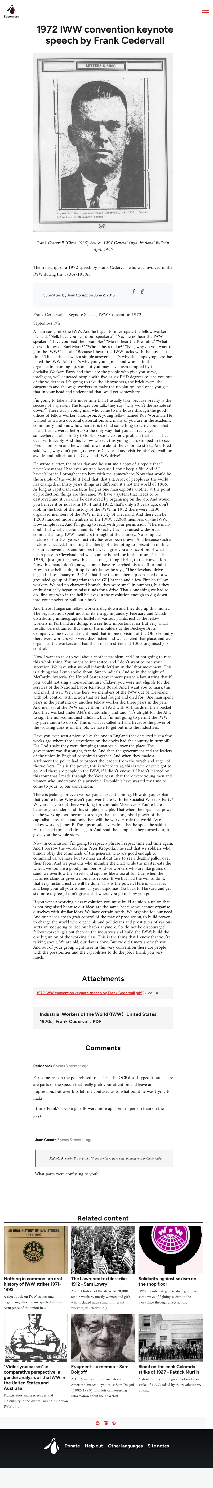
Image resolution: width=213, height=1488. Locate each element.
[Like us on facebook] (97, 1423)
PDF (97, 1021)
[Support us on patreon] (105, 1423)
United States (141, 1014)
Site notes (158, 1446)
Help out (94, 1446)
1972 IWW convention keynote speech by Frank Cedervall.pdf (89, 993)
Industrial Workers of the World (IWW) (81, 1014)
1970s (46, 1021)
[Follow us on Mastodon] (113, 1423)
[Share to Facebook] (134, 291)
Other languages (125, 1446)
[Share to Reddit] (142, 291)
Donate (72, 1446)
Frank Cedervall (73, 1021)
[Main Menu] (204, 10)
